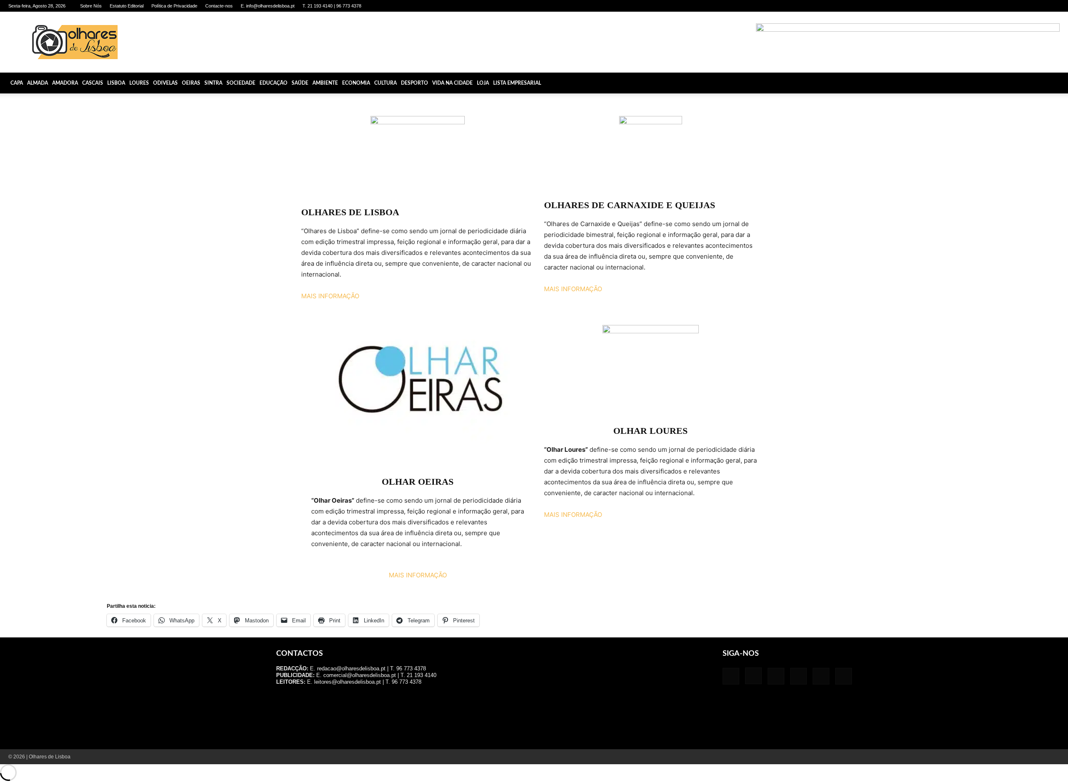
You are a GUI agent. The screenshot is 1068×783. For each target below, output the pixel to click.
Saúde (300, 83)
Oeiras (191, 83)
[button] (1058, 83)
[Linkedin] (1012, 6)
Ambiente (325, 83)
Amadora (65, 83)
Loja (483, 83)
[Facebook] (984, 6)
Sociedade (241, 83)
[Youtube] (1053, 6)
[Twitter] (1039, 6)
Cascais (92, 83)
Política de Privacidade (174, 5)
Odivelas (165, 83)
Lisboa (116, 83)
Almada (37, 83)
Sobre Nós (91, 5)
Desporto (414, 83)
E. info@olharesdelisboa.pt (268, 5)
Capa (16, 83)
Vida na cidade (452, 83)
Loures (139, 83)
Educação (273, 83)
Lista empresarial (517, 83)
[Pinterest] (1026, 6)
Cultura (385, 83)
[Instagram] (998, 6)
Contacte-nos (219, 5)
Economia (356, 83)
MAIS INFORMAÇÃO (330, 296)
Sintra (213, 83)
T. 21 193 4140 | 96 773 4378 (331, 5)
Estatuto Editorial (127, 5)
